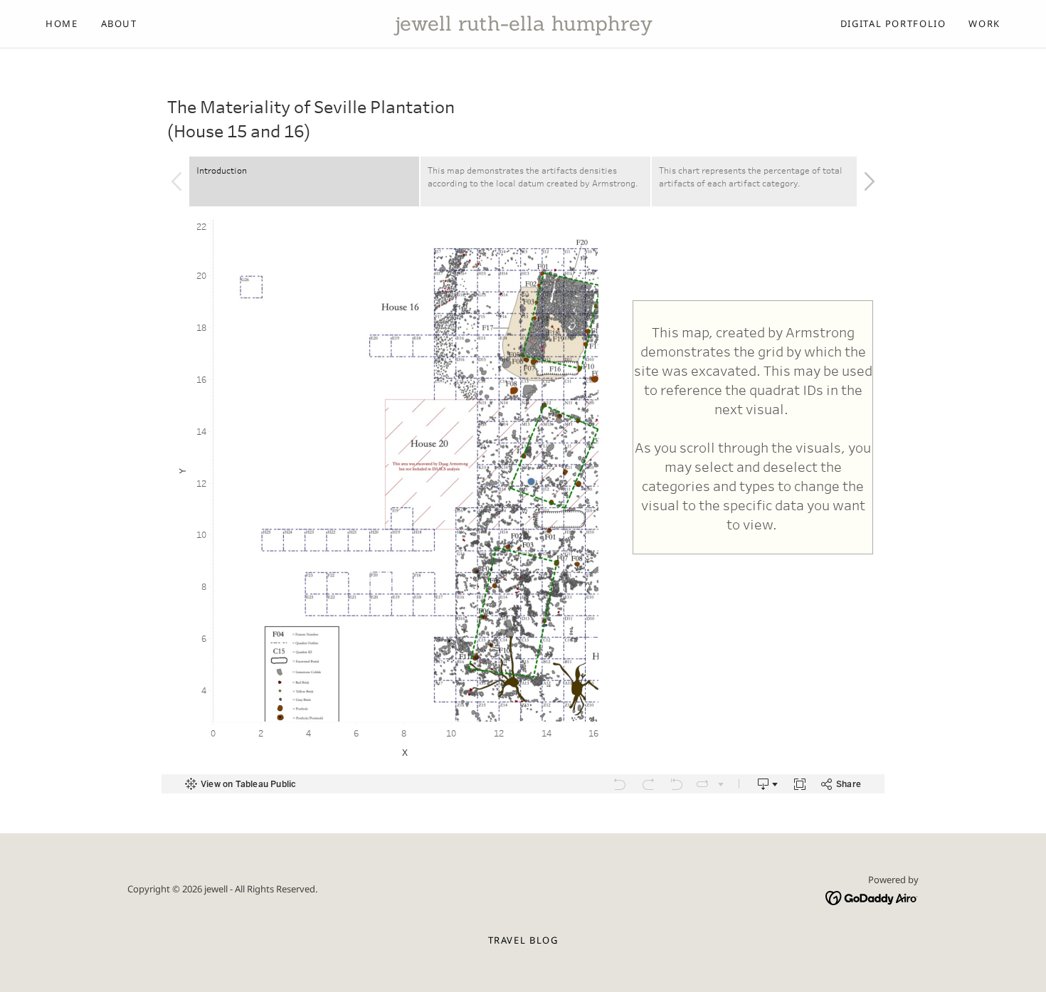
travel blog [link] (523, 940)
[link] (523, 26)
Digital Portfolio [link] (893, 23)
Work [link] (984, 23)
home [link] (62, 23)
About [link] (119, 23)
